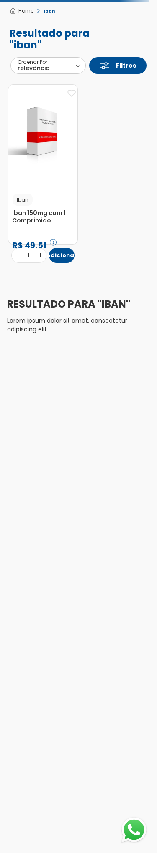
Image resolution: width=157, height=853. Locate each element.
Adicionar (62, 255)
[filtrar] (118, 65)
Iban (49, 11)
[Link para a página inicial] (21, 11)
